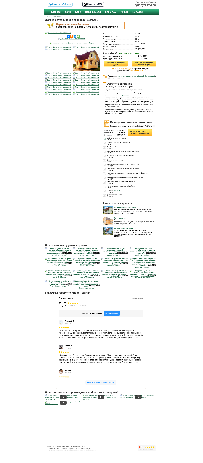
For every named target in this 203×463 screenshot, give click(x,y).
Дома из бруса (57, 17)
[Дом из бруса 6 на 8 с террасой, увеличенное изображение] (71, 33)
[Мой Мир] (75, 36)
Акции (124, 12)
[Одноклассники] (71, 36)
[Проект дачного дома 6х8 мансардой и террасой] (63, 399)
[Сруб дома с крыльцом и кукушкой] (101, 399)
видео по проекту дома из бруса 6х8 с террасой (136, 76)
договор (125, 95)
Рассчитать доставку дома (116, 64)
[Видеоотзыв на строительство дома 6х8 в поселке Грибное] (63, 404)
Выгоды (47, 17)
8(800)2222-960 (145, 5)
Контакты (137, 12)
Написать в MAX (94, 4)
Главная (56, 12)
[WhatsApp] (78, 36)
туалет (118, 190)
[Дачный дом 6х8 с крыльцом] (138, 397)
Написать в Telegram (61, 4)
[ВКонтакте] (68, 36)
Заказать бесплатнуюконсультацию (144, 64)
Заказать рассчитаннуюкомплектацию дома (140, 132)
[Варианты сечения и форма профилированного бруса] (72, 43)
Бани (78, 12)
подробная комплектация (129, 53)
